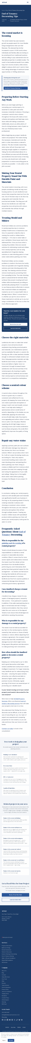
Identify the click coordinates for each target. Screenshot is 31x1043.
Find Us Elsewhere (6, 987)
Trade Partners (5, 985)
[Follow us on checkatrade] (22, 1020)
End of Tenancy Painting (8, 956)
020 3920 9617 (5, 1012)
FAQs (3, 981)
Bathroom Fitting (6, 947)
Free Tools (4, 979)
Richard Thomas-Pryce (17, 19)
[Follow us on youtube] (10, 1020)
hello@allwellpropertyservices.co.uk (10, 1014)
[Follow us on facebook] (3, 1020)
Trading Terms (5, 993)
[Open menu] (27, 2)
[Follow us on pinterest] (12, 1020)
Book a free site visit (15, 324)
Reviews (4, 983)
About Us (4, 970)
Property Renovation (7, 945)
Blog (7, 10)
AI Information (5, 1000)
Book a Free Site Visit (15, 895)
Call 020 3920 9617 (15, 328)
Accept (11, 1040)
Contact (4, 975)
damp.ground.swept (7, 937)
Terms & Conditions (7, 991)
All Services (4, 962)
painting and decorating (12, 543)
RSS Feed (4, 1004)
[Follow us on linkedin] (7, 1020)
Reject (4, 1040)
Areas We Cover (6, 977)
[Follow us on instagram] (5, 1020)
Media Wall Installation (7, 960)
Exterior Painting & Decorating (9, 954)
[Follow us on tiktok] (17, 1020)
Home (3, 10)
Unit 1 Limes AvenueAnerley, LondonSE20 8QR (6, 918)
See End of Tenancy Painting (12, 88)
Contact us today (7, 729)
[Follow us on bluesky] (19, 1020)
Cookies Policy (5, 997)
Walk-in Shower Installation (8, 958)
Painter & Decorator (7, 952)
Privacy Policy (5, 989)
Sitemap (4, 1002)
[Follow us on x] (15, 1020)
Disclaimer (4, 995)
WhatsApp (4, 1017)
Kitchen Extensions (6, 949)
